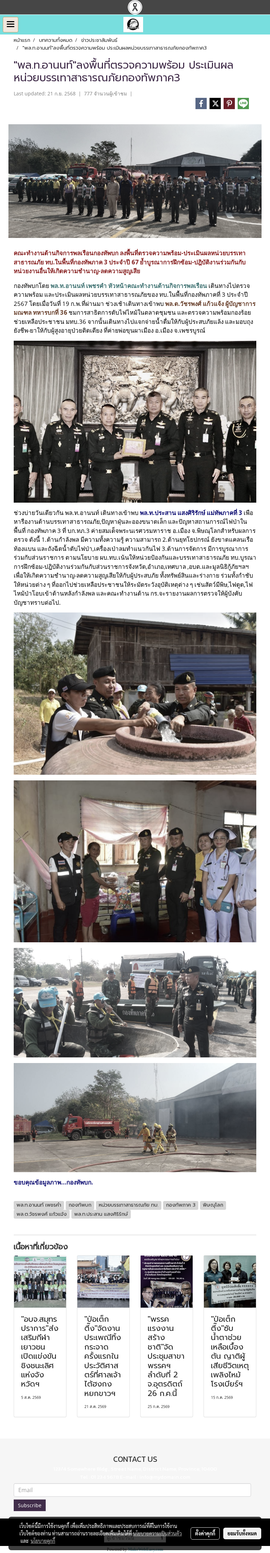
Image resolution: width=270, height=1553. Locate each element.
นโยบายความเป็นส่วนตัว (157, 1533)
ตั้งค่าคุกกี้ (205, 1533)
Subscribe (29, 1505)
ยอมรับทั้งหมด (242, 1533)
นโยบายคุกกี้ (43, 1541)
